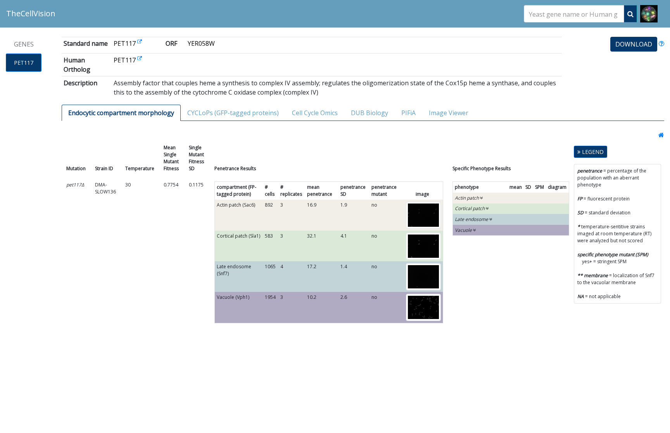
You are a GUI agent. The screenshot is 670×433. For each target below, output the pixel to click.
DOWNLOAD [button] (633, 44)
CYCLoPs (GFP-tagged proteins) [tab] (233, 113)
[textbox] (574, 14)
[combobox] (574, 13)
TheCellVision (30, 13)
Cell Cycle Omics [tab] (315, 113)
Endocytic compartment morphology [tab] (121, 113)
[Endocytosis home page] (659, 135)
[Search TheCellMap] (649, 13)
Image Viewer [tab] (448, 113)
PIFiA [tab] (408, 113)
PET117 (23, 62)
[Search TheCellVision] (630, 13)
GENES (24, 44)
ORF (171, 43)
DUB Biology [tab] (369, 113)
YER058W (201, 43)
